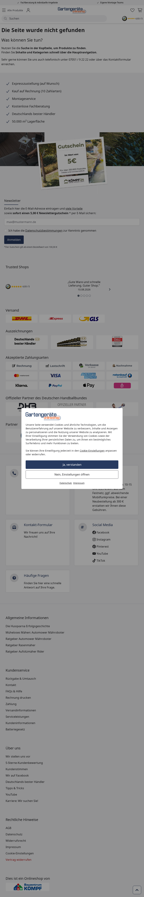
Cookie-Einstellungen (92, 450)
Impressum (78, 483)
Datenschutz (66, 483)
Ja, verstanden (72, 465)
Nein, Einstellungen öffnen (72, 474)
